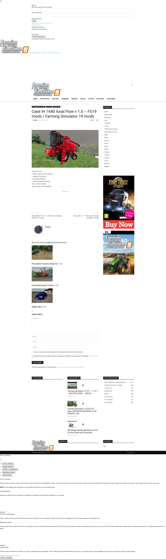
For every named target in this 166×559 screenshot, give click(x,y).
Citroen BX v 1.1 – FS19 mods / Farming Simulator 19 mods (86, 217)
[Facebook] (34, 124)
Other (106, 143)
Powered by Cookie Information (10, 555)
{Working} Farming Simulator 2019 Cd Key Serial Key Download (82, 431)
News (106, 137)
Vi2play (35, 120)
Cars (105, 120)
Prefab (106, 149)
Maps (106, 135)
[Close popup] (1, 459)
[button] (132, 85)
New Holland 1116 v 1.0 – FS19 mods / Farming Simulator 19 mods (47, 217)
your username (37, 12)
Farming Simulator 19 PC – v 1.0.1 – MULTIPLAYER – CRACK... (82, 392)
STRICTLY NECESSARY (10, 469)
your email (35, 34)
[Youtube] (105, 446)
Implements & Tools (110, 132)
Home (35, 99)
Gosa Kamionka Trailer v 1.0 (45, 285)
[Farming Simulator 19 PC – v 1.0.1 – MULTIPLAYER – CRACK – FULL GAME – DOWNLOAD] (83, 385)
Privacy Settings (8, 463)
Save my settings (6, 558)
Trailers (74, 99)
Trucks (82, 99)
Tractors (55, 99)
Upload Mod (44, 99)
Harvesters (56, 104)
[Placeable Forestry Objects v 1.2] (65, 252)
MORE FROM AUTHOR (57, 242)
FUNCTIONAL (7, 475)
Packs (106, 146)
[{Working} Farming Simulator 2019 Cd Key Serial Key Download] (83, 424)
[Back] (41, 3)
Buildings (100, 99)
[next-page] (33, 311)
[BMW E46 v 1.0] (65, 295)
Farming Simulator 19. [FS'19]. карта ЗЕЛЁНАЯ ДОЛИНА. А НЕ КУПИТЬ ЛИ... (82, 411)
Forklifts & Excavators (111, 129)
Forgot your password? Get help (42, 23)
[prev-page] (32, 311)
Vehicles (107, 163)
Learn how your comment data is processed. (71, 367)
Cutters (91, 99)
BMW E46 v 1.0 (39, 307)
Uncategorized (56, 106)
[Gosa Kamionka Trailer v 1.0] (65, 274)
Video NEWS (111, 99)
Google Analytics (8, 466)
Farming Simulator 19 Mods (44, 104)
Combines (65, 99)
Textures (107, 152)
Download (65, 191)
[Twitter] (38, 124)
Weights (107, 166)
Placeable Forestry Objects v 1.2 (47, 264)
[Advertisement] (83, 68)
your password (36, 19)
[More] (43, 124)
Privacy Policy (36, 25)
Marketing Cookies (9, 472)
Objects (106, 140)
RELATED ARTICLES (40, 242)
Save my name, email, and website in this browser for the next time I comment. (58, 352)
